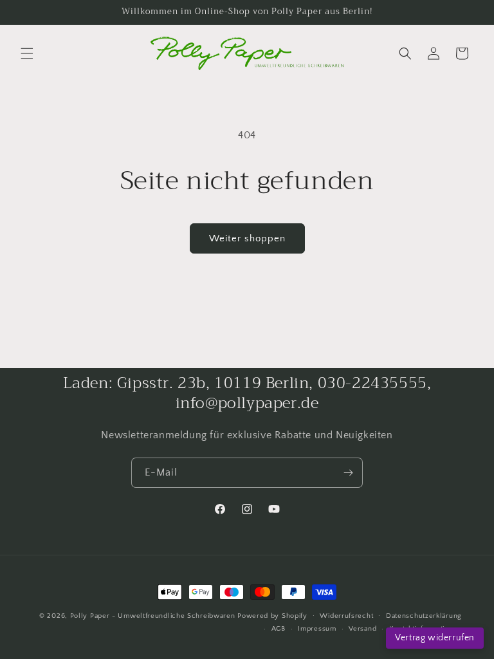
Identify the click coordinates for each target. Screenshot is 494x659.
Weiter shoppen (247, 238)
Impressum (317, 629)
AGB (278, 629)
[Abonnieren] (348, 473)
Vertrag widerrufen (435, 638)
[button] (27, 53)
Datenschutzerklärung (424, 616)
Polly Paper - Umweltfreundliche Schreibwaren (152, 616)
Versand (362, 629)
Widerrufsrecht (346, 616)
